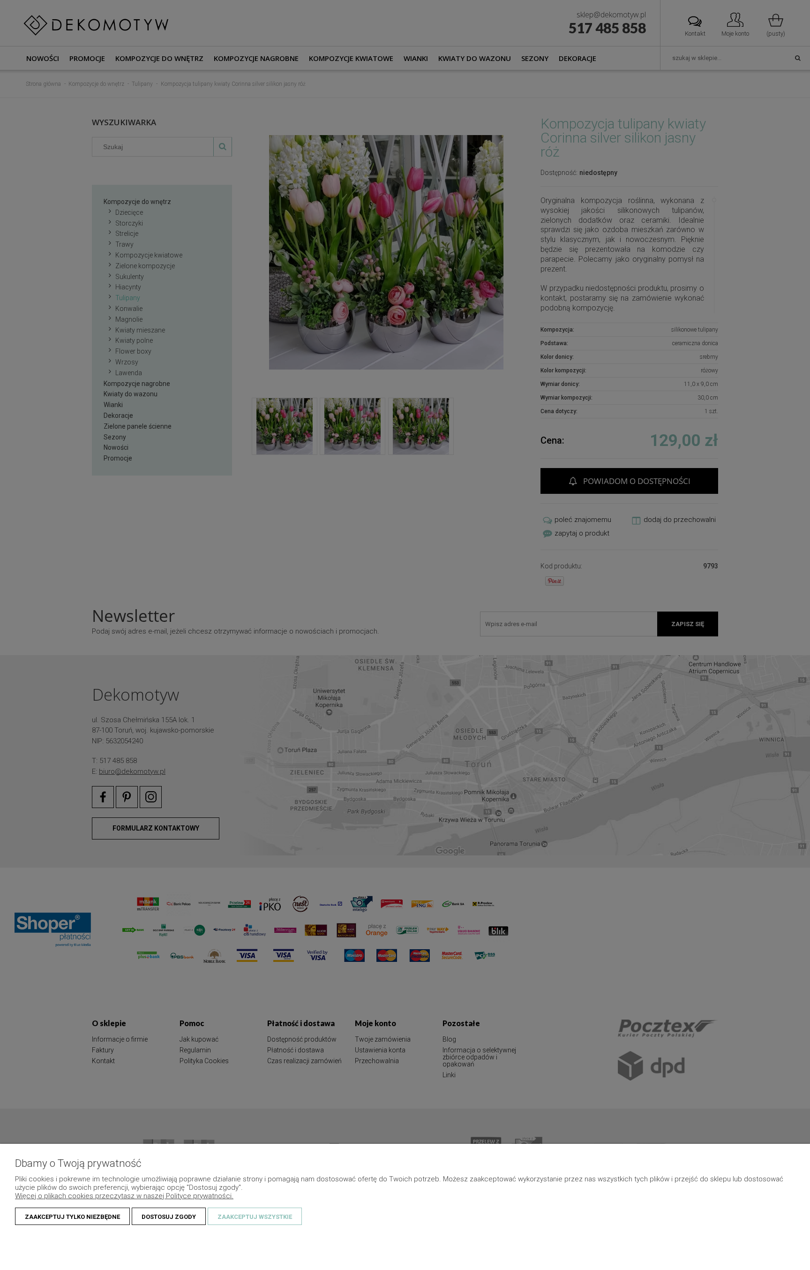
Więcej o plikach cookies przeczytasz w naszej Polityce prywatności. (124, 1196)
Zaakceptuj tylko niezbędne (72, 1216)
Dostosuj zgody (169, 1216)
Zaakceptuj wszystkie (255, 1216)
